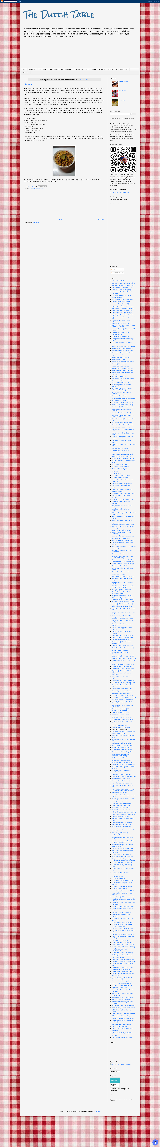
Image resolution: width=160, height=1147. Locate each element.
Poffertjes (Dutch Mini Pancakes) (121, 803)
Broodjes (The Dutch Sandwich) (121, 413)
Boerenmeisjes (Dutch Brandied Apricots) (121, 393)
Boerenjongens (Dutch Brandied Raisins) (121, 385)
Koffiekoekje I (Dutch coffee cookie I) (123, 668)
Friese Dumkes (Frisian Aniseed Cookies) (121, 496)
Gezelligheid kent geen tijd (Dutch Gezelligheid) (122, 551)
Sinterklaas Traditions (118, 878)
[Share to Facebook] (44, 186)
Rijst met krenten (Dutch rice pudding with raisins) (123, 829)
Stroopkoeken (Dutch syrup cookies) (123, 944)
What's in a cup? (112, 69)
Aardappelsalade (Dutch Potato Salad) (123, 283)
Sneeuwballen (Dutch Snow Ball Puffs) (123, 891)
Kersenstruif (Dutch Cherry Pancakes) (123, 637)
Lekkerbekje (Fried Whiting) (120, 725)
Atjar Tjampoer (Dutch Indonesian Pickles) (122, 343)
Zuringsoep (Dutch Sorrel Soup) (121, 1024)
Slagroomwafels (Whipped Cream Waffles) (122, 883)
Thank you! (26, 73)
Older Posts (100, 219)
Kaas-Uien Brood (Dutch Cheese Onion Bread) (123, 612)
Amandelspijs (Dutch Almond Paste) (122, 299)
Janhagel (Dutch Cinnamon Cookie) (122, 604)
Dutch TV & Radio (91, 69)
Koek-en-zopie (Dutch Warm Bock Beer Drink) (123, 661)
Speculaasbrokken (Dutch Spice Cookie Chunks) (123, 899)
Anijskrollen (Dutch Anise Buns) (121, 301)
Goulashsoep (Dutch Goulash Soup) (122, 554)
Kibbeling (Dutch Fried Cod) (120, 650)
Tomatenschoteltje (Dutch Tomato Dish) (122, 964)
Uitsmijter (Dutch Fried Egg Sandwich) (123, 981)
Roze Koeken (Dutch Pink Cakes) (121, 854)
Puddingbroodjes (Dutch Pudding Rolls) (123, 814)
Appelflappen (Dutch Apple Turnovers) (123, 315)
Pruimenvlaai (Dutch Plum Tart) (121, 810)
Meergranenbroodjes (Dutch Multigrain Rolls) (123, 740)
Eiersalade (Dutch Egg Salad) (120, 477)
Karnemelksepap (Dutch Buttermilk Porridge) (122, 632)
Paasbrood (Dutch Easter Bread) (121, 774)
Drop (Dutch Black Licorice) (120, 464)
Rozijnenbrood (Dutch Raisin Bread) (122, 856)
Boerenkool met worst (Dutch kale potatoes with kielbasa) (122, 389)
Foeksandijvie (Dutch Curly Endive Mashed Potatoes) (122, 490)
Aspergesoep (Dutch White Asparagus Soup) (123, 339)
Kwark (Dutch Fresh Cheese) (120, 712)
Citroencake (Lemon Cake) (120, 448)
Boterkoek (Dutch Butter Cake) (121, 400)
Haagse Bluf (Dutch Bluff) (119, 566)
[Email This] (39, 186)
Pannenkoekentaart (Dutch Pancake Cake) (122, 786)
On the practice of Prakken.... (120, 758)
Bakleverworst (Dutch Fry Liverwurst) (123, 348)
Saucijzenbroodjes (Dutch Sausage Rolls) (122, 865)
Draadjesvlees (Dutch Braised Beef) (122, 454)
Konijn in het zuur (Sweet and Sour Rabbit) (122, 677)
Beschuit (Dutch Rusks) (119, 364)
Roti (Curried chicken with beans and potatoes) (122, 851)
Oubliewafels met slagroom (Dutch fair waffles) (123, 767)
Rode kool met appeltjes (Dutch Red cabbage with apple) (123, 841)
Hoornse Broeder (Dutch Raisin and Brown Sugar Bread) (122, 592)
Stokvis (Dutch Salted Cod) (120, 940)
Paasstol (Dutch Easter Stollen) (121, 778)
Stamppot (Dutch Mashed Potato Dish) (123, 934)
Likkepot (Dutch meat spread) (121, 727)
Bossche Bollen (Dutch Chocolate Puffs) (124, 398)
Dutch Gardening (66, 69)
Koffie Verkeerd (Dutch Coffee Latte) (123, 664)
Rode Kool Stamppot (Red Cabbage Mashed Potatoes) (122, 845)
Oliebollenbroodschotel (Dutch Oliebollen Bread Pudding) (121, 755)
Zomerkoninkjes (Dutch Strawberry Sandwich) (122, 1021)
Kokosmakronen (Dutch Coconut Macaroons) (121, 673)
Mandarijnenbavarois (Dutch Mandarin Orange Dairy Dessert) (123, 732)
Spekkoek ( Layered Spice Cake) (121, 912)
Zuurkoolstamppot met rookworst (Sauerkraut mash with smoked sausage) (122, 1033)
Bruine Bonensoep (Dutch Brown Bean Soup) (123, 419)
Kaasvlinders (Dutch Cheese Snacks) (122, 618)
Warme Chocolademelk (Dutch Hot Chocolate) (122, 990)
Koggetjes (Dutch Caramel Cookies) (122, 671)
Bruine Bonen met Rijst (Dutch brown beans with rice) (123, 416)
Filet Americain (123, 81)
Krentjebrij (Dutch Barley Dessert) (122, 691)
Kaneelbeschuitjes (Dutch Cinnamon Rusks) (122, 624)
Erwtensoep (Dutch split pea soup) (122, 483)
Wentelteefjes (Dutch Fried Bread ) (122, 997)
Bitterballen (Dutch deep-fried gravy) (123, 370)
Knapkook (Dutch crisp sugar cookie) (123, 656)
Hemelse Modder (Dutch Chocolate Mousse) (122, 583)
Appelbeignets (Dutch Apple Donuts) (123, 306)
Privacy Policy (124, 69)
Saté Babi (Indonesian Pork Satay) (122, 862)
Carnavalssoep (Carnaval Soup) (121, 427)
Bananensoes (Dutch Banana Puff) (122, 350)
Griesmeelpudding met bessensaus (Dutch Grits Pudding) (122, 557)
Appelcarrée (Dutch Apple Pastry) (122, 310)
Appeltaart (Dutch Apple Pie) (120, 323)
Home (24, 69)
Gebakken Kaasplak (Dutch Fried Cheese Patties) (124, 517)
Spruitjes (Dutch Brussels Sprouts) (122, 922)
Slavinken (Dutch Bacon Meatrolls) (122, 886)
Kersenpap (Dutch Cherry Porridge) (122, 635)
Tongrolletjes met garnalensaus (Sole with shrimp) (123, 974)
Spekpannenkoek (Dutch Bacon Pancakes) (121, 915)
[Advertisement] (80, 54)
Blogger (97, 1111)
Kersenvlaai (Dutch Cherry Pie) (121, 640)
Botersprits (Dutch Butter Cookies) (122, 402)
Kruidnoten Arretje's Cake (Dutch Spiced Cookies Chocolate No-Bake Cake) (124, 698)
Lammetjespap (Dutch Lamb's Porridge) (124, 719)
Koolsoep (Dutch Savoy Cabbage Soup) (123, 683)
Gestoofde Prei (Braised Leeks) (121, 538)
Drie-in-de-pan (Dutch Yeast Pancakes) (123, 458)
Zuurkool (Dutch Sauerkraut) (120, 1026)
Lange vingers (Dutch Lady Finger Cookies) (122, 722)
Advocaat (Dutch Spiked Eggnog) (121, 289)
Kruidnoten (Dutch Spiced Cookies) (122, 695)
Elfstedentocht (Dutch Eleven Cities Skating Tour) (122, 480)
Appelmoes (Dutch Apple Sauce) (121, 321)
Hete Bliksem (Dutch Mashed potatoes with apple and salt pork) (123, 586)
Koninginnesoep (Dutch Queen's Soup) (123, 680)
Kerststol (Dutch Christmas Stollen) (122, 645)
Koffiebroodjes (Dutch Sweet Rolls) (122, 666)
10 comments (29, 186)
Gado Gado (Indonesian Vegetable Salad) (122, 506)
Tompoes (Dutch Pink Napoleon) (122, 971)
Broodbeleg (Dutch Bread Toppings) (123, 407)
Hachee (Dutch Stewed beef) (120, 572)
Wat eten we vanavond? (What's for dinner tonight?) (122, 994)
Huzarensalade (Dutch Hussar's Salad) (123, 601)
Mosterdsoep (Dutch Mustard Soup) (122, 747)
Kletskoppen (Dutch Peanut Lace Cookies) (121, 653)
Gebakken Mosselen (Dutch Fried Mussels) (122, 521)
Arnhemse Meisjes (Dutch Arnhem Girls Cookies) (123, 329)
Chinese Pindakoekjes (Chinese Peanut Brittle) (123, 433)
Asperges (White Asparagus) (120, 336)
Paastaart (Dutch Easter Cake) (121, 781)
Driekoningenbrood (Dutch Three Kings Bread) (123, 461)
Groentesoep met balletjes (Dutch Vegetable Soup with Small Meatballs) (123, 560)
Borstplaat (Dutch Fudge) (119, 396)
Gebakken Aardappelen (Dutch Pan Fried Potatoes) (124, 513)
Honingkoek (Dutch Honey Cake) (121, 590)
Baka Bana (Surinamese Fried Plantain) (123, 346)
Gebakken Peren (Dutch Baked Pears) (123, 524)
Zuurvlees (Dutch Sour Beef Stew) (122, 1037)
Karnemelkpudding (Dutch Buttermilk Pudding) (123, 628)
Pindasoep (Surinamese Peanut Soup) (123, 799)
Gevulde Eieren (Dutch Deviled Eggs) (123, 540)
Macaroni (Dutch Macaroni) (36, 189)
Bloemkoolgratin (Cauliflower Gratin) (123, 378)
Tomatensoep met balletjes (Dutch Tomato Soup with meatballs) (122, 968)
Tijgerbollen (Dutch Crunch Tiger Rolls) (123, 959)
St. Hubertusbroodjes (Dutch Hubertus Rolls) (123, 931)
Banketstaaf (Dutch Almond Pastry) (122, 353)
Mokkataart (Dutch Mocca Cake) (121, 743)
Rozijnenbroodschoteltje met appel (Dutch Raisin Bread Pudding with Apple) (124, 859)
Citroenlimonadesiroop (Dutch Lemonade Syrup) (121, 451)
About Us (102, 69)
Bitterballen (122, 90)
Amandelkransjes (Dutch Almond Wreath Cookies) (121, 296)
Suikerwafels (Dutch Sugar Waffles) (122, 953)
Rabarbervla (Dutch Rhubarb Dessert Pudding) (123, 819)
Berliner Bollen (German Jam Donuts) (123, 361)
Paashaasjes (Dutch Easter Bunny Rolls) (124, 776)
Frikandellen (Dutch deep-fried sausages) (121, 502)
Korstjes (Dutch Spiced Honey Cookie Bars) (123, 685)
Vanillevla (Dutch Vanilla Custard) (121, 983)
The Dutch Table (59, 14)
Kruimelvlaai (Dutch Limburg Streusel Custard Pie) (123, 705)
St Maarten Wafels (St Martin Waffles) (123, 928)
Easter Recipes (116, 473)
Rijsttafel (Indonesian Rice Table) (121, 835)
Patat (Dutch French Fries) (120, 793)
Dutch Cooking (54, 69)
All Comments (116, 273)
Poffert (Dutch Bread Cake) (120, 801)
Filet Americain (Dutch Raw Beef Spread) (121, 486)
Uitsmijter (122, 100)
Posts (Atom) (36, 223)
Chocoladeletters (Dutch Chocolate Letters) (122, 437)
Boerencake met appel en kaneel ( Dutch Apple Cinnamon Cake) (122, 381)
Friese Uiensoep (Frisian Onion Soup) (123, 499)
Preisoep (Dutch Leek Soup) (120, 807)
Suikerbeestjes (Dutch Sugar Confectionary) (120, 949)
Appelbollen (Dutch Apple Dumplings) (123, 308)
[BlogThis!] (41, 186)
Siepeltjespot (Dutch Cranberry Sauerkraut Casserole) (121, 873)
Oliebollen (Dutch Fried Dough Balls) (123, 752)
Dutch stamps (116, 471)
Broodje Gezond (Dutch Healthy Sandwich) (121, 410)
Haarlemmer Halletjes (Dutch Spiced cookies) (122, 568)
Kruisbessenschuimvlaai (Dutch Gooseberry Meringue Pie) (121, 709)
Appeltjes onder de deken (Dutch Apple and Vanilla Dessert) (123, 326)
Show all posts (83, 80)
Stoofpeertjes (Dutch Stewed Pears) (122, 942)
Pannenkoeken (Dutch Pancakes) (122, 783)
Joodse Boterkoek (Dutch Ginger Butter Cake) (123, 609)
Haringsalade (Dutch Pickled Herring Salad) (122, 579)
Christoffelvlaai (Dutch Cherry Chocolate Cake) (124, 445)
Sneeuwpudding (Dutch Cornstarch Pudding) (122, 893)
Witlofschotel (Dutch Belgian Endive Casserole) (122, 1002)
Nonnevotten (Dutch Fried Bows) (122, 750)
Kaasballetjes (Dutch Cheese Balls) (122, 616)
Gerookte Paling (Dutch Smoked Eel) (123, 536)
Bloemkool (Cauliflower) (119, 376)
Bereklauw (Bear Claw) (118, 359)
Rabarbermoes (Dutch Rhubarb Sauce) (123, 816)
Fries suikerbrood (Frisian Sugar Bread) (123, 493)
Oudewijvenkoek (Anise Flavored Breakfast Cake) (121, 771)
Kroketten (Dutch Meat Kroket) (121, 693)
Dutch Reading (78, 69)
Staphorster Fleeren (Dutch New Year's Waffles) (123, 937)
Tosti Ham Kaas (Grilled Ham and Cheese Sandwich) (122, 978)
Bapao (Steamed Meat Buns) (120, 355)
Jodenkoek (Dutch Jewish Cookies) (122, 606)
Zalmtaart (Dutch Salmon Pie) (121, 1016)
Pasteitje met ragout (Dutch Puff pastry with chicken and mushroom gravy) (123, 789)
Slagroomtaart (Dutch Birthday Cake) (123, 880)
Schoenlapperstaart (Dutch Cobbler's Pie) (123, 869)
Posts (114, 269)
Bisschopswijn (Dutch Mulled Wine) (122, 368)
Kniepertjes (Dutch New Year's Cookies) (124, 658)
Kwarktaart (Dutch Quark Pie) (120, 715)
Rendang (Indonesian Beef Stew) (121, 824)
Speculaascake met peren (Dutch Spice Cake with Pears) (123, 903)
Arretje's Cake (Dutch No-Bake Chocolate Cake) (121, 333)
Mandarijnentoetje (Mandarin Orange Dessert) (123, 736)
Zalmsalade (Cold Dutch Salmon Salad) (123, 1014)
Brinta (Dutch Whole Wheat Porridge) (123, 405)
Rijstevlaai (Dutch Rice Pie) (120, 833)
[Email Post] (36, 186)
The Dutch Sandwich (118, 957)
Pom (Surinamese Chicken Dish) (121, 805)
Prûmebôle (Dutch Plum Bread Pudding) (124, 812)
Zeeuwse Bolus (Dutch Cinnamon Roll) (123, 1018)
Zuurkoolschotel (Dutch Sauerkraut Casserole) (122, 1029)
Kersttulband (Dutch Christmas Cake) (123, 648)
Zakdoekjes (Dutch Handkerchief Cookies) (121, 1010)
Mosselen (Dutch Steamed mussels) (122, 745)
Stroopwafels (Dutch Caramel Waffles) (123, 947)
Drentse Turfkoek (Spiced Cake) (121, 456)
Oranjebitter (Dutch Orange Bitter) (122, 762)
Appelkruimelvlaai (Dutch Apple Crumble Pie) (124, 317)
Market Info (32, 69)
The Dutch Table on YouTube (120, 192)
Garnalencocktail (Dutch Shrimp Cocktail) (121, 509)
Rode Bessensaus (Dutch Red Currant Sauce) (123, 838)
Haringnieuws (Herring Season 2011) (123, 576)
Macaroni (28, 84)
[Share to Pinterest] (46, 186)
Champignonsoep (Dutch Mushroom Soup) (123, 430)
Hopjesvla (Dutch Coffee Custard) (122, 596)
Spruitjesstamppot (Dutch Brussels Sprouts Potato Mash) (122, 925)
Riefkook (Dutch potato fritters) (121, 827)
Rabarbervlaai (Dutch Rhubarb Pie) (122, 822)
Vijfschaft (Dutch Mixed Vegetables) (122, 985)
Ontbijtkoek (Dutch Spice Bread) (121, 760)
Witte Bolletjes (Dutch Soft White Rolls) (123, 1005)
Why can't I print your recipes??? (121, 999)
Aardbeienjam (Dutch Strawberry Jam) (123, 285)
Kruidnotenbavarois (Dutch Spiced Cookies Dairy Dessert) (122, 702)
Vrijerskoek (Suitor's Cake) (119, 988)
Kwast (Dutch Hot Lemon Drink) (121, 717)
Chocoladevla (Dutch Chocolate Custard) (121, 441)
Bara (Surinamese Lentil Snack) (121, 357)
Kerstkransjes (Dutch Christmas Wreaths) (121, 642)
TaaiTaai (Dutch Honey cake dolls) (122, 955)
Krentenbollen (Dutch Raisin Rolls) (122, 689)
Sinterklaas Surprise (117, 876)
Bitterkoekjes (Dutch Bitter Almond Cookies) (122, 373)
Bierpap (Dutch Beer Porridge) (121, 366)
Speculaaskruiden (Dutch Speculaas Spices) (122, 909)
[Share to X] (43, 186)
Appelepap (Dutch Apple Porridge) (122, 312)
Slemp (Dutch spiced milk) (119, 889)
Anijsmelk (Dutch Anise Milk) (120, 304)
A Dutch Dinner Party (118, 281)
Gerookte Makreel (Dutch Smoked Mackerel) (122, 533)
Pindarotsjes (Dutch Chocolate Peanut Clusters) (123, 795)
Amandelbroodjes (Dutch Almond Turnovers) (122, 292)
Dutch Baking (43, 69)
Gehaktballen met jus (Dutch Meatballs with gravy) (123, 527)
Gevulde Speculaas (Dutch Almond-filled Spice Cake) (124, 547)
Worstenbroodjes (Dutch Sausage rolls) (123, 1008)
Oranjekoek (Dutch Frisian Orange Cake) (124, 764)
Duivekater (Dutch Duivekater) (121, 466)
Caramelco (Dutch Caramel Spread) (122, 425)
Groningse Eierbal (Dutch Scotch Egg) (123, 563)
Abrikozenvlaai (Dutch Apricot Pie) (122, 287)
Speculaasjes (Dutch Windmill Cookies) (123, 906)
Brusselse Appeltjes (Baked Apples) (122, 422)
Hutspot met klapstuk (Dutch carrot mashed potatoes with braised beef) (123, 598)
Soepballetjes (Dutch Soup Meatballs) (123, 897)
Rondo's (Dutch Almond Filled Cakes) (123, 848)
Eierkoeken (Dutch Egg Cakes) (121, 475)
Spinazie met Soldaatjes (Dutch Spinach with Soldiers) (123, 919)
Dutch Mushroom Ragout (119, 469)
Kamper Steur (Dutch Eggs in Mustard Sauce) (123, 621)
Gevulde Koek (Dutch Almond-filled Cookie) (122, 543)
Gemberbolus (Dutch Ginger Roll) (121, 530)
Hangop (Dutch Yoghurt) (119, 574)
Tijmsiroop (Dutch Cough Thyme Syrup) (124, 961)
